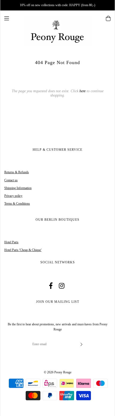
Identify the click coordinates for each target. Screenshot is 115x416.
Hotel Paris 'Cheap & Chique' (22, 250)
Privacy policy (13, 196)
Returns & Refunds (16, 172)
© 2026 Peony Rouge (57, 372)
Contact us (11, 180)
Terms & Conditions (17, 203)
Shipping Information (18, 188)
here (82, 91)
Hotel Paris (11, 242)
